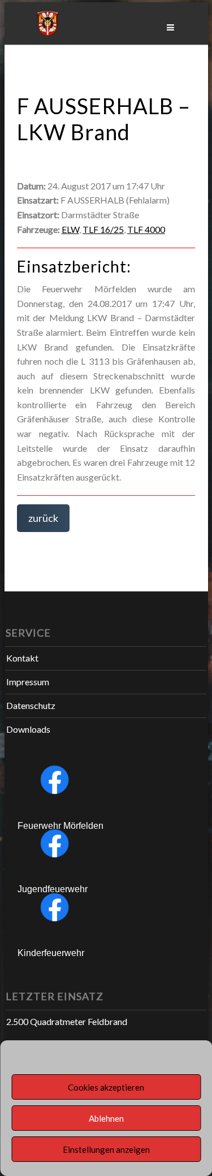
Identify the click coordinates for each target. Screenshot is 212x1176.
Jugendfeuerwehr (53, 889)
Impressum (27, 681)
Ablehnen (106, 1118)
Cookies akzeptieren (106, 1087)
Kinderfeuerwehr (51, 953)
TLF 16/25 (103, 229)
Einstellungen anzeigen (106, 1149)
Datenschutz (30, 705)
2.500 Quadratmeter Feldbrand (66, 1021)
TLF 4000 (146, 229)
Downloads (28, 729)
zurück (43, 518)
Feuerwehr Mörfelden (60, 826)
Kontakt (22, 657)
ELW (70, 229)
